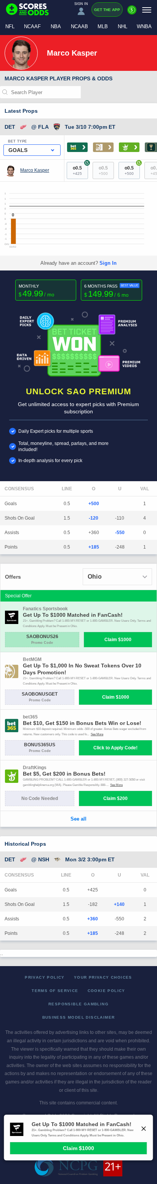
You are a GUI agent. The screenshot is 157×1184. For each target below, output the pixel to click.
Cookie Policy (106, 991)
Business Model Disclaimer (78, 1017)
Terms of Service (55, 991)
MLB (103, 26)
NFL (9, 26)
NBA (56, 26)
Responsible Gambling (78, 1004)
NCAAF (32, 26)
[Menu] (146, 9)
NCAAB (79, 26)
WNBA (144, 26)
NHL (122, 26)
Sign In (108, 263)
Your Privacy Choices (103, 977)
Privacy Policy (45, 977)
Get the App (107, 10)
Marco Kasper (34, 170)
